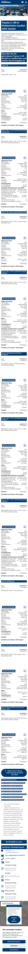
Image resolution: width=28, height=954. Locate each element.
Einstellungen (14, 945)
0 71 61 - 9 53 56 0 (10, 858)
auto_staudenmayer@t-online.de (15, 855)
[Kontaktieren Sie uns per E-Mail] (22, 2)
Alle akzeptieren (14, 949)
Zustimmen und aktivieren (14, 919)
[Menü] (26, 2)
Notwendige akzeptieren (14, 941)
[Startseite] (6, 1)
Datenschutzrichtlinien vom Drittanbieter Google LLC (13, 912)
